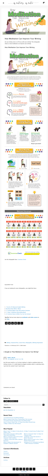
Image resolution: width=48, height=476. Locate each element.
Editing (8, 342)
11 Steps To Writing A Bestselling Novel (16, 312)
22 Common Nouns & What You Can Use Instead (18, 314)
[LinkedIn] (12, 323)
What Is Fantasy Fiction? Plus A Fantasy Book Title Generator (18, 419)
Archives (6, 460)
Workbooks (6, 453)
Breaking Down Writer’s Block (13, 308)
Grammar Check (22, 259)
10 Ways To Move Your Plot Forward (12, 423)
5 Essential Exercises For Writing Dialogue (14, 417)
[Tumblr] (21, 323)
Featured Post (14, 342)
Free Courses (7, 454)
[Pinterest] (15, 323)
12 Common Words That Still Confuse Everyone (18, 310)
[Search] (43, 405)
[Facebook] (6, 323)
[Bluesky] (9, 323)
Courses (5, 451)
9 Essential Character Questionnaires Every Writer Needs (17, 420)
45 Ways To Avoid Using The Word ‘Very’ (34, 431)
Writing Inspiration (38, 342)
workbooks (25, 317)
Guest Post (22, 342)
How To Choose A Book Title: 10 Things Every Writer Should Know (19, 422)
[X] (18, 323)
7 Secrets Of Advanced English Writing (15, 307)
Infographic (29, 342)
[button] (3, 3)
